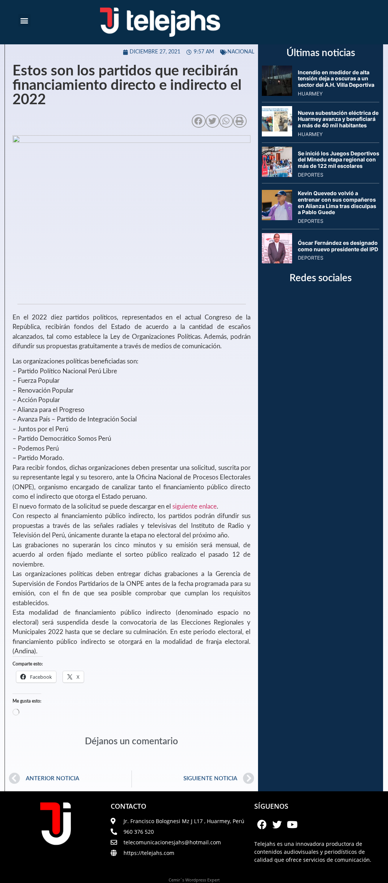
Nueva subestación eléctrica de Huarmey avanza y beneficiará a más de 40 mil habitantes (338, 119)
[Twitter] (277, 824)
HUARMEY (310, 94)
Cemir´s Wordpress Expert (194, 880)
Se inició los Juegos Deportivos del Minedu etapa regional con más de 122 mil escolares (338, 159)
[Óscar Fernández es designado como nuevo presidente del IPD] (277, 261)
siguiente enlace (194, 506)
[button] (24, 20)
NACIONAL (240, 52)
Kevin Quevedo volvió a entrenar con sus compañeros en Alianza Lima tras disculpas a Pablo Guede (337, 202)
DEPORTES (310, 175)
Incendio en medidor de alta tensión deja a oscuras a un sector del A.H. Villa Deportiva (336, 78)
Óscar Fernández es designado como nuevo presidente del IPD (338, 246)
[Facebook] (261, 824)
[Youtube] (292, 824)
